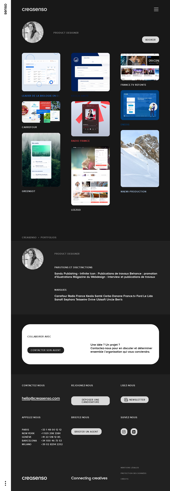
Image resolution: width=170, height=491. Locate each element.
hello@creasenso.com (41, 399)
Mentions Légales (130, 468)
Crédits (124, 479)
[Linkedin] (134, 431)
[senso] (5, 9)
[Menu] (156, 9)
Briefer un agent (86, 431)
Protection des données (133, 473)
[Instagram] (124, 431)
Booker (150, 39)
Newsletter (137, 399)
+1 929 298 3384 (50, 433)
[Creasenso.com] (34, 9)
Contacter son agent (46, 350)
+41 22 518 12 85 (50, 437)
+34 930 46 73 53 (50, 440)
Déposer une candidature (90, 400)
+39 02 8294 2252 (50, 444)
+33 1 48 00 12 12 (50, 429)
